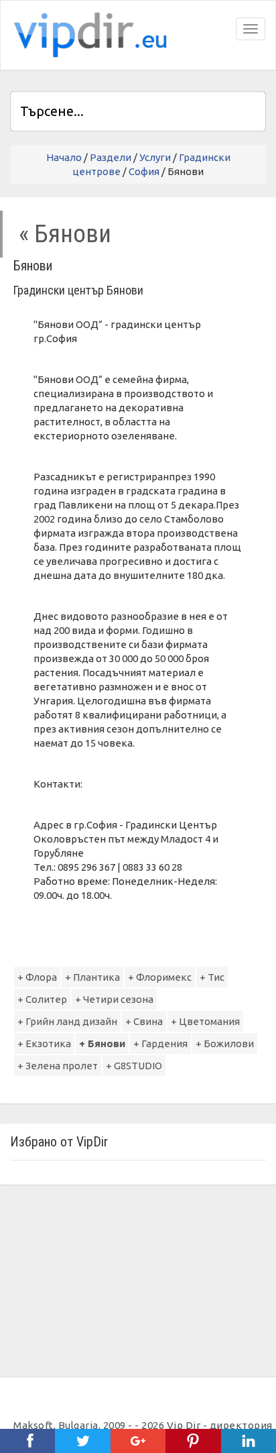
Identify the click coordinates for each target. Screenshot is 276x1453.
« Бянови (65, 233)
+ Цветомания (205, 1021)
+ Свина (144, 1021)
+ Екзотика (44, 1043)
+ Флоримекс (160, 977)
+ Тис (212, 977)
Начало (64, 157)
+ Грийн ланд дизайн (67, 1021)
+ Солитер (42, 999)
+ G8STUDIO (134, 1065)
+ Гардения (160, 1043)
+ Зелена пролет (57, 1065)
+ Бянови (102, 1043)
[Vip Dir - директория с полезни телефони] (88, 35)
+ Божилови (225, 1043)
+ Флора (37, 977)
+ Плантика (92, 977)
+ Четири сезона (114, 999)
